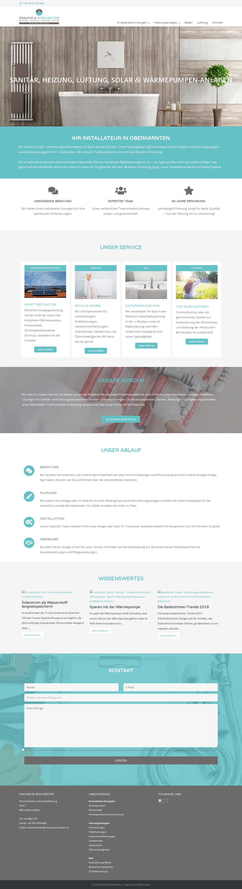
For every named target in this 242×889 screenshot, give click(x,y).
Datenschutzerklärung (36, 753)
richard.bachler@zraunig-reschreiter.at (47, 827)
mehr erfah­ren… (32, 634)
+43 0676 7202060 (33, 3)
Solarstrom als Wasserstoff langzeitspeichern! (44, 605)
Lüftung (202, 22)
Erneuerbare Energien (132, 22)
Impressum (130, 884)
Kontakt (217, 22)
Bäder (189, 22)
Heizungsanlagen (165, 22)
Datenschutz (144, 884)
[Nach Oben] (233, 880)
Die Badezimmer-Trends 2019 (183, 607)
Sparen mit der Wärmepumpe (115, 607)
